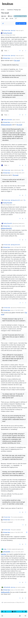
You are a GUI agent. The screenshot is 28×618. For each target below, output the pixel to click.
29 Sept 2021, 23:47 (10, 204)
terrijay (4, 549)
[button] (2, 615)
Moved (10, 16)
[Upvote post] (20, 50)
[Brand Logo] (8, 4)
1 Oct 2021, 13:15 (19, 532)
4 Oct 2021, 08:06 (19, 590)
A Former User (6, 30)
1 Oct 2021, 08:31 (19, 519)
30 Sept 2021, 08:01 (19, 247)
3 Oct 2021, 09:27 (19, 551)
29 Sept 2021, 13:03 (10, 35)
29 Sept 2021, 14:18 (19, 58)
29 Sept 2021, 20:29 (20, 122)
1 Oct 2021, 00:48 (19, 310)
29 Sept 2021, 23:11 (19, 172)
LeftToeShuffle (6, 551)
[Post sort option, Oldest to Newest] (3, 23)
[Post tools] (25, 50)
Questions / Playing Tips (20, 16)
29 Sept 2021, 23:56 (20, 226)
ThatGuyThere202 (7, 33)
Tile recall (17, 60)
